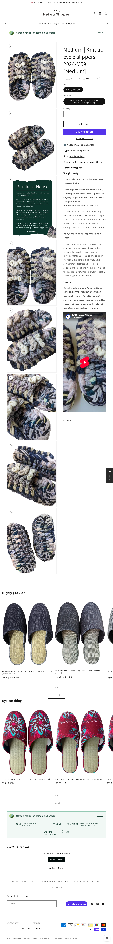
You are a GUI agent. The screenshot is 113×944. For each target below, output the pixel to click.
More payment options (84, 138)
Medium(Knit (77, 156)
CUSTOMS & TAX (56, 887)
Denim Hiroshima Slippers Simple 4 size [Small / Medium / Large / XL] (78, 672)
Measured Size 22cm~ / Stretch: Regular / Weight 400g (84, 101)
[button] (6, 13)
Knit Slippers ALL (81, 150)
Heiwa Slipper (18, 938)
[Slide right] (63, 688)
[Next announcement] (108, 24)
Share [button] (68, 420)
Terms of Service (48, 881)
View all (56, 695)
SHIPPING (94, 881)
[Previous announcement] (5, 24)
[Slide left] (50, 688)
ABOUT (15, 881)
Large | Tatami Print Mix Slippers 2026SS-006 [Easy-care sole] (26, 779)
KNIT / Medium (73, 89)
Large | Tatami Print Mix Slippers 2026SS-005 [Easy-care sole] (79, 779)
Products (25, 881)
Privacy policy (57, 938)
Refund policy (64, 881)
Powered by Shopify (30, 938)
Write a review (56, 859)
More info (100, 32)
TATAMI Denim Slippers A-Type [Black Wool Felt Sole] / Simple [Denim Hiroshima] (27, 672)
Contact (34, 881)
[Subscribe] (53, 903)
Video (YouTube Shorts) (80, 144)
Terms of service (71, 938)
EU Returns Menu (80, 881)
